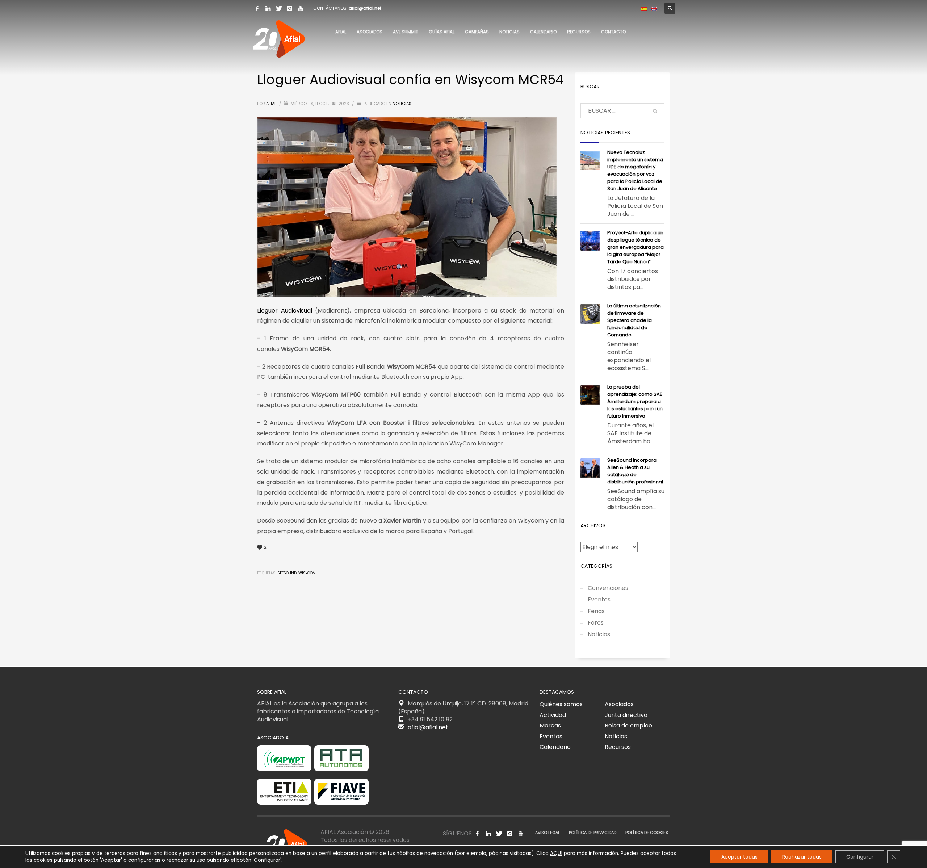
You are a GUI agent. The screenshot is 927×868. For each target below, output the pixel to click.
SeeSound (287, 573)
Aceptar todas (739, 856)
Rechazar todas (802, 856)
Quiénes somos (561, 704)
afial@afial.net (365, 8)
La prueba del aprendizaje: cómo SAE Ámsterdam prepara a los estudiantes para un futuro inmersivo (635, 401)
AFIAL (271, 103)
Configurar (859, 856)
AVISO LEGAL (547, 832)
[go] (655, 111)
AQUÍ (556, 853)
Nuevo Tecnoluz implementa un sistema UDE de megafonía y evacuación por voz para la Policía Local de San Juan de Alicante (635, 170)
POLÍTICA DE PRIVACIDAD (592, 832)
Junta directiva (626, 715)
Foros (596, 622)
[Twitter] (278, 8)
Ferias (596, 611)
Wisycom (307, 573)
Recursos (618, 747)
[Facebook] (257, 8)
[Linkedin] (268, 8)
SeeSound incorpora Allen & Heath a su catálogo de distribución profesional (635, 471)
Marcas (550, 725)
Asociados (619, 704)
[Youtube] (300, 8)
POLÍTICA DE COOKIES (646, 832)
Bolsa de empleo (628, 725)
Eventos (599, 599)
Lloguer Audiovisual (284, 310)
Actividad (553, 715)
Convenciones (608, 588)
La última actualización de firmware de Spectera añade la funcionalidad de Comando (634, 320)
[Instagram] (289, 8)
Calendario (555, 747)
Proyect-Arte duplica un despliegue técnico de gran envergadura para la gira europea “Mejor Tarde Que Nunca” (635, 247)
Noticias (402, 103)
